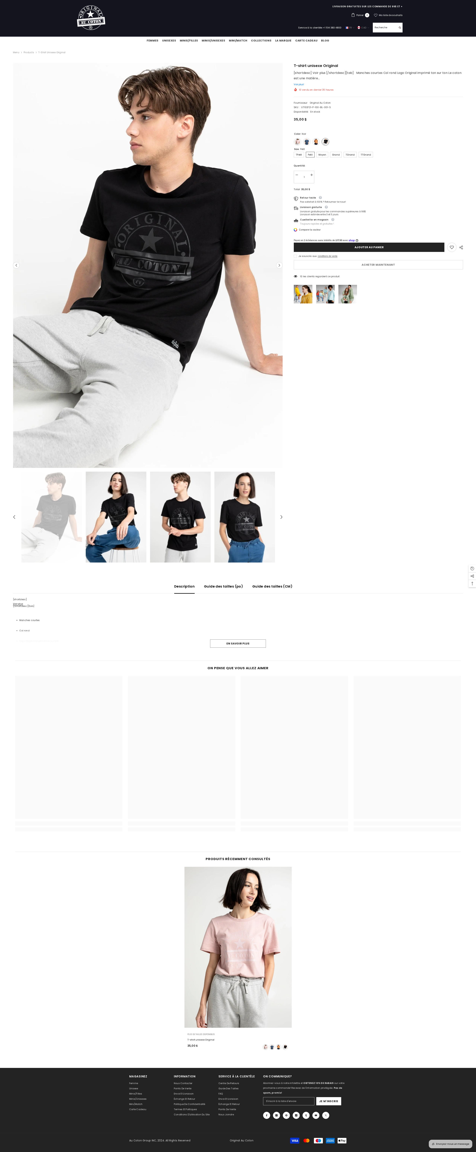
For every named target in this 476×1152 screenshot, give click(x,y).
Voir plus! (299, 84)
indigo (272, 1047)
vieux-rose (265, 1047)
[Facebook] (266, 1115)
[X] (325, 1115)
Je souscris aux (307, 256)
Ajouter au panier (369, 247)
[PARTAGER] (459, 247)
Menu (16, 52)
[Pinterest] (286, 1115)
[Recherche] (388, 28)
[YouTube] (315, 1115)
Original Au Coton (320, 102)
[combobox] (385, 27)
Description (184, 586)
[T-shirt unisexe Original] (238, 947)
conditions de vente (327, 256)
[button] (16, 265)
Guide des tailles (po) (223, 586)
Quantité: (299, 165)
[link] (451, 247)
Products (29, 52)
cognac (278, 1047)
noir (285, 1047)
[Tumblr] (306, 1115)
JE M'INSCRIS (328, 1101)
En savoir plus (238, 643)
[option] (148, 265)
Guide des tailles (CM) (272, 586)
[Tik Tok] (296, 1115)
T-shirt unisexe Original (201, 1039)
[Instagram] (276, 1115)
